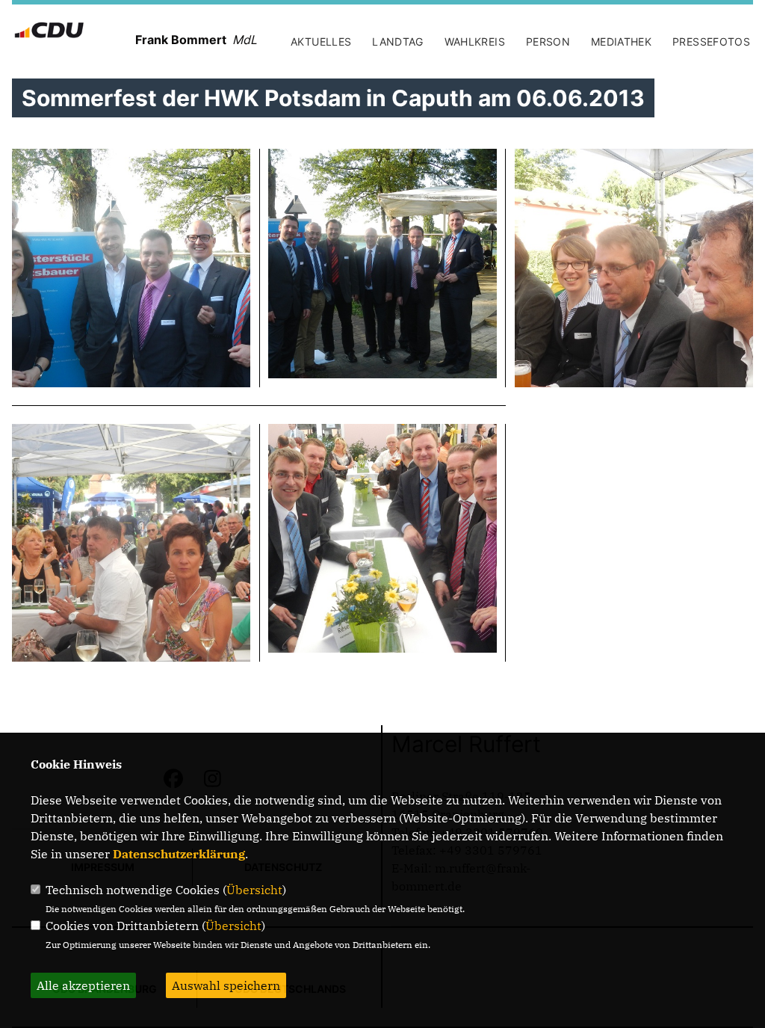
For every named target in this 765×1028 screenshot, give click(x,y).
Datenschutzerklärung (179, 853)
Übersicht (254, 889)
